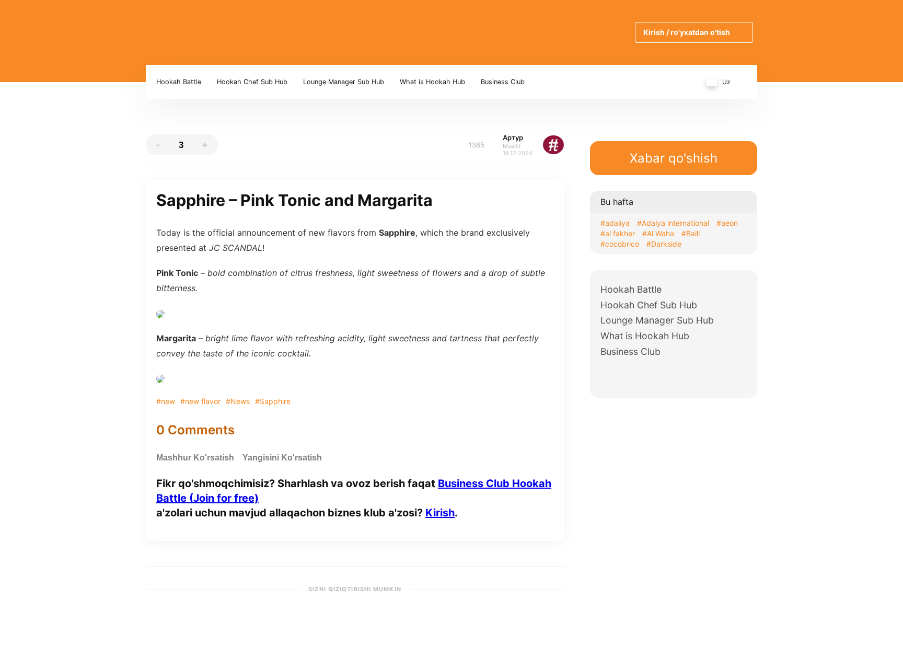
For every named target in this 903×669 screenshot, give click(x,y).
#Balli (690, 233)
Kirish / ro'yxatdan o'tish (686, 32)
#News (238, 401)
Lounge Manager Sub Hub (343, 82)
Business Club (503, 82)
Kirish (440, 512)
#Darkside (663, 243)
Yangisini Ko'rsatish (282, 457)
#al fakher (617, 233)
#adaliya (615, 222)
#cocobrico (619, 243)
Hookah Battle (178, 82)
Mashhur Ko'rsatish (195, 457)
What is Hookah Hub (432, 82)
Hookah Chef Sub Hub (252, 82)
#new (165, 401)
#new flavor (200, 401)
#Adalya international (673, 222)
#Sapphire (273, 401)
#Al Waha (658, 233)
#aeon (727, 222)
